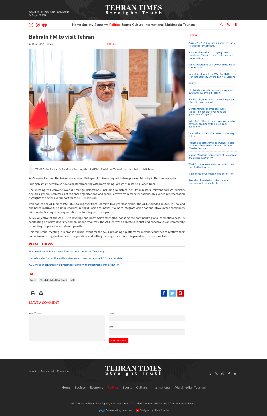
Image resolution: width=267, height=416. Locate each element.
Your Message (35, 313)
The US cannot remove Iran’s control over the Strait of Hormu (212, 166)
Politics (114, 25)
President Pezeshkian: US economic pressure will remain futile (208, 182)
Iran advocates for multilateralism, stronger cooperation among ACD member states (76, 258)
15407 (192, 83)
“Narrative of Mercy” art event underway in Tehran (213, 134)
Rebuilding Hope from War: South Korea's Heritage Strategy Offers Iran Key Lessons (212, 75)
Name (111, 313)
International (154, 25)
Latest (193, 35)
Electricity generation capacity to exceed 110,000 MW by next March (211, 91)
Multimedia (173, 25)
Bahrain (33, 280)
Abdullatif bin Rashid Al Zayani (53, 280)
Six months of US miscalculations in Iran (211, 173)
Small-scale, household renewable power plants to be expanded (211, 101)
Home (76, 25)
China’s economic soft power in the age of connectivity (212, 66)
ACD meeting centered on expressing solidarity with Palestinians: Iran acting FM (74, 264)
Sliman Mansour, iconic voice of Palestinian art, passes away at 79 (213, 156)
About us (34, 11)
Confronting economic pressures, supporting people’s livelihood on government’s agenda (207, 111)
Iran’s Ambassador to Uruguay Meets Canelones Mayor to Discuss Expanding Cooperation (211, 55)
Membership (48, 11)
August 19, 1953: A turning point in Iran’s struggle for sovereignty (212, 44)
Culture (137, 25)
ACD (72, 280)
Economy (101, 25)
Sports (126, 25)
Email (111, 326)
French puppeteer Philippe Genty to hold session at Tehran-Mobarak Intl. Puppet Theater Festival (211, 145)
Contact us (63, 11)
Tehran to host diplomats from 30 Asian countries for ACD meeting (66, 251)
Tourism (189, 25)
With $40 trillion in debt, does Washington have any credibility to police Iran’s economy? (212, 123)
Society (87, 25)
